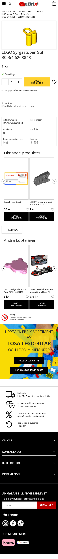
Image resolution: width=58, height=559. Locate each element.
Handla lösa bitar (29, 360)
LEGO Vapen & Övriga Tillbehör (15, 14)
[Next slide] (54, 36)
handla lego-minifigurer (29, 370)
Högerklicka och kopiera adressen (18, 106)
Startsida (5, 11)
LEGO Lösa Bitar (19, 11)
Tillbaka (12, 230)
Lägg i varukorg (37, 81)
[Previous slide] (4, 36)
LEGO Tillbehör (34, 11)
